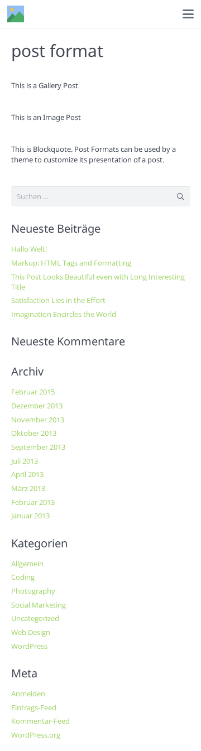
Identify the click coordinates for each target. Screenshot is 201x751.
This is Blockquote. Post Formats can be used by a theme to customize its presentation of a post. (93, 154)
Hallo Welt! (29, 249)
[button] (188, 14)
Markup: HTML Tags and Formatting (71, 263)
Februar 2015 (33, 392)
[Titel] (15, 14)
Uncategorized (35, 618)
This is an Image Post (46, 117)
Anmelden (28, 694)
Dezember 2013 (37, 406)
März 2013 (28, 488)
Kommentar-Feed (40, 721)
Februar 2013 (33, 502)
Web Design (30, 632)
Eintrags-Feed (33, 707)
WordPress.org (35, 735)
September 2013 (38, 447)
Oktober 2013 (33, 433)
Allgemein (27, 564)
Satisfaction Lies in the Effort (58, 300)
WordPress (29, 646)
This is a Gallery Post (44, 85)
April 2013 (27, 474)
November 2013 (37, 420)
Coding (23, 577)
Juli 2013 (24, 461)
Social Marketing (38, 605)
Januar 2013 (30, 516)
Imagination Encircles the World (63, 314)
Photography (33, 591)
